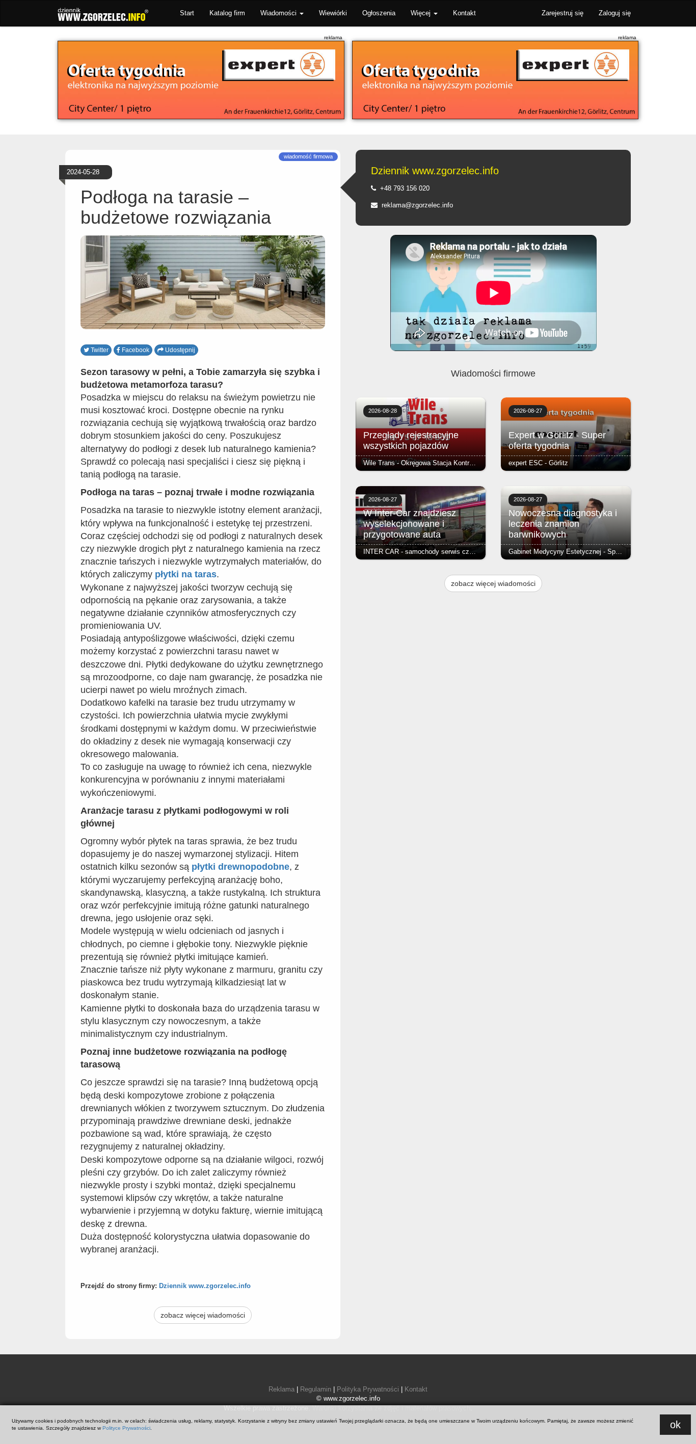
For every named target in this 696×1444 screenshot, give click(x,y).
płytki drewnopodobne (240, 867)
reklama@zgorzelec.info (415, 205)
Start (187, 13)
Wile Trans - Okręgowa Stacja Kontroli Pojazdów (434, 463)
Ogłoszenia (378, 13)
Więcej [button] (422, 13)
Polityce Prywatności (126, 1428)
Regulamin (315, 1389)
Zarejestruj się (562, 13)
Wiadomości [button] (279, 13)
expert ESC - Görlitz (538, 463)
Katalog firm (227, 13)
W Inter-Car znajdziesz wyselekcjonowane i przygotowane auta (409, 524)
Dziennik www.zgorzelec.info (205, 1286)
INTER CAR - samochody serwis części (422, 551)
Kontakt (464, 13)
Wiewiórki (333, 13)
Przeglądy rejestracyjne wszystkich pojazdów (411, 440)
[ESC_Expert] (201, 80)
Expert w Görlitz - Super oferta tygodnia (557, 440)
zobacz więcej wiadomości (202, 1315)
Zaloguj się (615, 13)
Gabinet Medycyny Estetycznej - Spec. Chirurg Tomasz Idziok (600, 551)
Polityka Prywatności (368, 1389)
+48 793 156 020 (403, 188)
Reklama (282, 1389)
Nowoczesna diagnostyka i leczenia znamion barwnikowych (562, 524)
